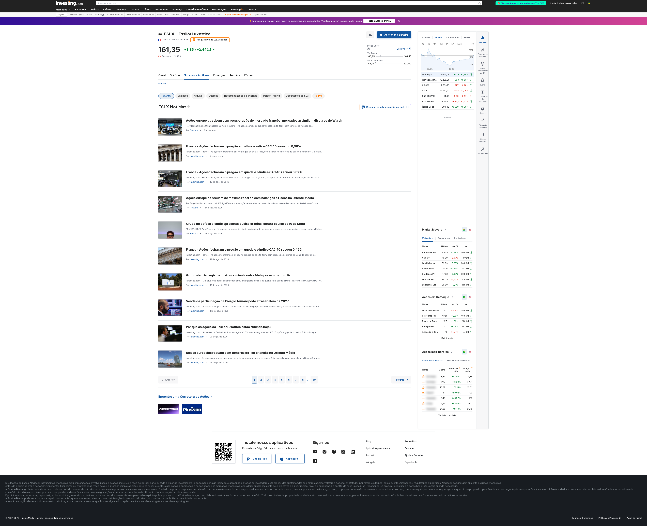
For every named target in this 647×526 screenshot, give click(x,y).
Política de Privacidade (609, 518)
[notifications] (583, 3)
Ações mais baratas (435, 351)
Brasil (89, 14)
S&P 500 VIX (428, 96)
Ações (61, 14)
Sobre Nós (411, 441)
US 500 (425, 85)
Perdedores (460, 238)
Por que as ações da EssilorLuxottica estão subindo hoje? (228, 327)
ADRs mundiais (133, 14)
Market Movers (432, 229)
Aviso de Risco (634, 518)
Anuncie (409, 448)
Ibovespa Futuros (431, 80)
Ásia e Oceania (215, 14)
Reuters (194, 130)
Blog (368, 441)
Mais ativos (427, 238)
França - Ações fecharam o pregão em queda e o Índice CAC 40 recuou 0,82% (244, 172)
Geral (162, 75)
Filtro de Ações (219, 9)
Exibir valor (402, 49)
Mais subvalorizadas (432, 360)
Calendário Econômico (197, 9)
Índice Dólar (428, 107)
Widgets (370, 462)
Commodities (452, 37)
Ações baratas (260, 14)
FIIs (166, 14)
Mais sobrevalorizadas (458, 360)
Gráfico (175, 75)
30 (314, 379)
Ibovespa (427, 74)
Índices (438, 37)
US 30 (425, 90)
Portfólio (370, 455)
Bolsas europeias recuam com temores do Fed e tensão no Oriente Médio (240, 352)
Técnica (234, 75)
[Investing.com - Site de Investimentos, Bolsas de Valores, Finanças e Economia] (69, 3)
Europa (186, 14)
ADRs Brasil (148, 14)
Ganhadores (444, 238)
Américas (175, 14)
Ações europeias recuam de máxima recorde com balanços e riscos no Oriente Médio (250, 198)
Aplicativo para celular (378, 448)
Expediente (411, 462)
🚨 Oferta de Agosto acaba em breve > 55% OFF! (521, 3)
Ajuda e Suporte (414, 455)
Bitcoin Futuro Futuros (433, 101)
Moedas (426, 37)
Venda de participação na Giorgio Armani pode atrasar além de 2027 (237, 301)
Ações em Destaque (435, 297)
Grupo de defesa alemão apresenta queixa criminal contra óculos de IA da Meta (245, 223)
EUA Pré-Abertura (115, 14)
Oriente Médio (198, 14)
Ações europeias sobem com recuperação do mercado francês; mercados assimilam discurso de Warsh (264, 120)
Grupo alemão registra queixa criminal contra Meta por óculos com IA (238, 275)
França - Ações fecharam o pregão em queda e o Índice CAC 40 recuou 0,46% (244, 249)
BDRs (159, 14)
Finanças (219, 75)
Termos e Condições (582, 518)
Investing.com (197, 156)
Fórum (248, 75)
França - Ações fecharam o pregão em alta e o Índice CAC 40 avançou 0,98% (243, 146)
